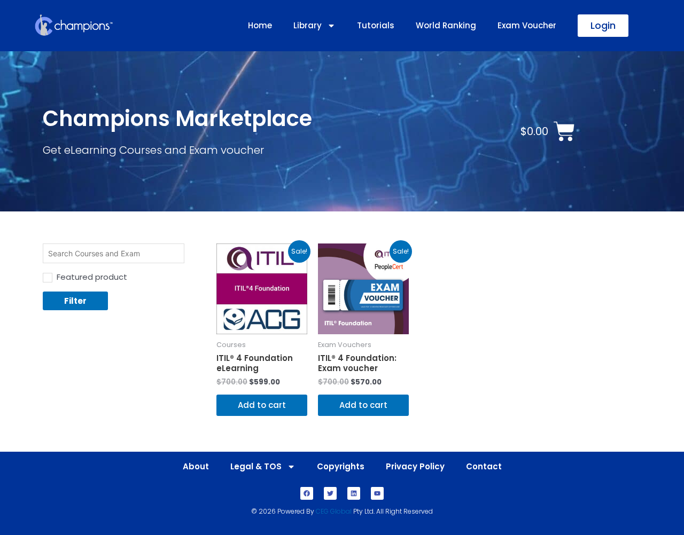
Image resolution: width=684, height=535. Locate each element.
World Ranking (446, 25)
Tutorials (375, 25)
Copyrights (340, 466)
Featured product (92, 276)
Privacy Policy (415, 466)
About (196, 466)
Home (260, 25)
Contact (484, 466)
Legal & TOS (256, 466)
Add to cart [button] (262, 405)
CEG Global (334, 511)
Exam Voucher (527, 25)
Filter (75, 300)
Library (307, 25)
